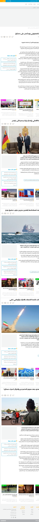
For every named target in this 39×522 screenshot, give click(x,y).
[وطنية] (26, 193)
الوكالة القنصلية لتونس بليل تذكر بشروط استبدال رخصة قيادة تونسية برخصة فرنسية (27, 199)
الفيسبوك (23, 510)
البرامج (32, 512)
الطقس (34, 7)
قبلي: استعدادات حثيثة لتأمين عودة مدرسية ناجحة (9, 109)
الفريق (32, 511)
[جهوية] (8, 103)
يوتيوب (23, 514)
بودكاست (30, 4)
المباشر (32, 509)
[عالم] (9, 372)
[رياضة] (9, 488)
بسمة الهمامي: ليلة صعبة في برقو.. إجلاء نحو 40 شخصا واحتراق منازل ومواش (10, 289)
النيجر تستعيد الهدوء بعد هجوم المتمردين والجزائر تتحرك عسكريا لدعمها (10, 183)
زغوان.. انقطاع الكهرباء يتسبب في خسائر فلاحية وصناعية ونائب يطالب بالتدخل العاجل (26, 110)
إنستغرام (23, 512)
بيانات (26, 4)
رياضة (34, 4)
